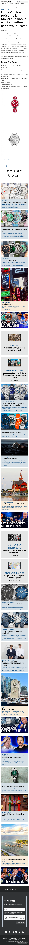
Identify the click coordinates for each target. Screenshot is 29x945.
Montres (17, 3)
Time (6, 3)
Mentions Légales (21, 938)
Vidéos (22, 3)
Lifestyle (11, 3)
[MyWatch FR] (6, 2)
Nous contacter (14, 938)
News (2, 3)
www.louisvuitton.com (7, 160)
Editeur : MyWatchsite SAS (14, 939)
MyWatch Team (6, 938)
